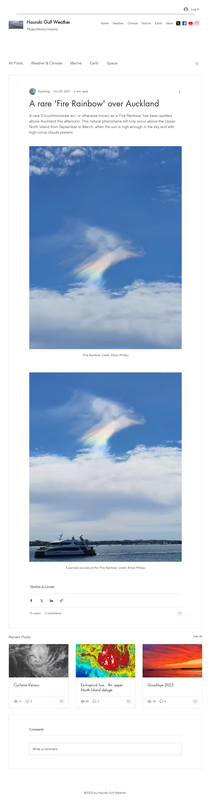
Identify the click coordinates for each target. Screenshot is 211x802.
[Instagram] (197, 23)
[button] (197, 63)
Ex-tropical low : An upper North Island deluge (102, 687)
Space (112, 63)
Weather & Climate (46, 63)
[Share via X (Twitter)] (41, 601)
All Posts (16, 63)
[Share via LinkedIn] (51, 601)
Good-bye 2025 (161, 684)
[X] (178, 23)
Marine (76, 63)
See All (197, 636)
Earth (94, 63)
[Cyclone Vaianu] (38, 660)
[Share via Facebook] (31, 601)
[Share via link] (61, 601)
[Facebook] (184, 23)
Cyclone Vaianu (26, 684)
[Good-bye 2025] (172, 660)
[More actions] (179, 91)
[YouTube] (191, 23)
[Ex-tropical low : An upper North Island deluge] (105, 660)
